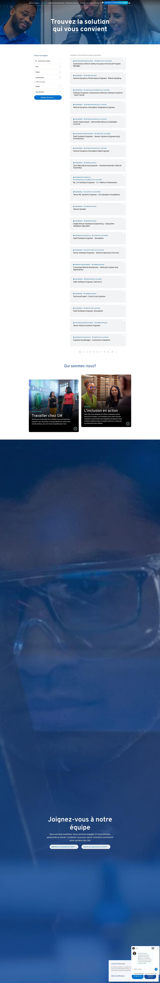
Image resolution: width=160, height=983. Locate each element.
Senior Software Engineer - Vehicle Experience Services (96, 253)
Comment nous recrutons (56, 3)
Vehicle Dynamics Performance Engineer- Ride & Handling (97, 78)
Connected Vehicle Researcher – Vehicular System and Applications (95, 268)
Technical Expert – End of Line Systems (89, 296)
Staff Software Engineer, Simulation (88, 311)
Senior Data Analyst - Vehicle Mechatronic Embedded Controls (95, 123)
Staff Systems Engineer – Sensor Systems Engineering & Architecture (96, 137)
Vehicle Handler (79, 209)
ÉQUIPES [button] (82, 3)
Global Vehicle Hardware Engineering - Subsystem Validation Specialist (93, 225)
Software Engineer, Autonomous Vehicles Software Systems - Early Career (98, 94)
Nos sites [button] (89, 3)
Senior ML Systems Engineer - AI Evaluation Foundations (96, 194)
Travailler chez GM (47, 415)
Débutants (97, 3)
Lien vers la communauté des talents (116, 2)
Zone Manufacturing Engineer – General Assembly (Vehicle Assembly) (97, 166)
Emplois (45, 3)
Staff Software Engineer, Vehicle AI (87, 282)
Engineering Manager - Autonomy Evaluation (91, 340)
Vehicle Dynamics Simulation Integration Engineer (94, 107)
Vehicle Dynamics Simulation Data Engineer (91, 151)
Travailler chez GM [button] (72, 3)
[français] (129, 3)
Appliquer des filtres (47, 97)
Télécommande (40, 82)
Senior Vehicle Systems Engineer (86, 325)
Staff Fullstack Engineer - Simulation (88, 238)
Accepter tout (138, 976)
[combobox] (48, 67)
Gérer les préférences (118, 976)
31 (112, 352)
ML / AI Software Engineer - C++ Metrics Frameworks (95, 182)
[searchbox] (47, 66)
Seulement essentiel (150, 976)
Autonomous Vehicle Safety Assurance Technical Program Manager (97, 65)
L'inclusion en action (101, 410)
